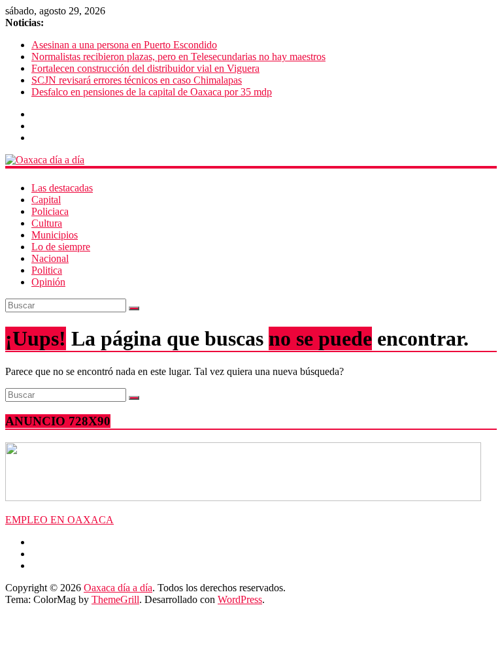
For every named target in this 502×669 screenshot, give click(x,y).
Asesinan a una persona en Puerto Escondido (124, 44)
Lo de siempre (60, 246)
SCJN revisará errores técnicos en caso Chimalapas (136, 80)
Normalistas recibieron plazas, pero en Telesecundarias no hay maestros (178, 56)
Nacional (50, 258)
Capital (46, 199)
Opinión (48, 281)
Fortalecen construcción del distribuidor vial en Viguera (145, 68)
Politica (46, 270)
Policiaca (50, 211)
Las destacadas (62, 187)
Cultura (46, 223)
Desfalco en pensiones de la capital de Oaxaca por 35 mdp (151, 91)
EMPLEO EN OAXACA (59, 519)
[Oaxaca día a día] (251, 160)
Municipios (54, 234)
